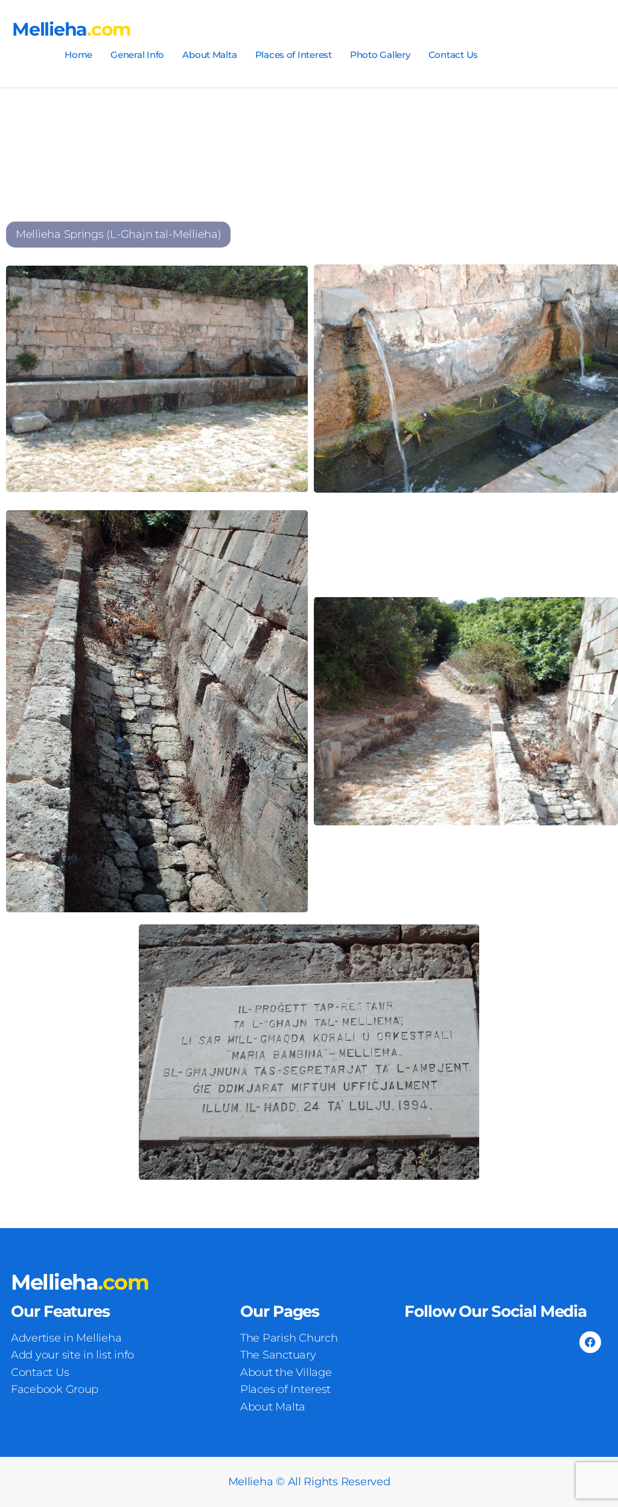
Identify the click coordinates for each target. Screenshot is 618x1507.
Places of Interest (293, 54)
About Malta (209, 54)
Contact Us (453, 54)
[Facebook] (590, 1342)
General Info (137, 54)
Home (78, 54)
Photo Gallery (380, 54)
